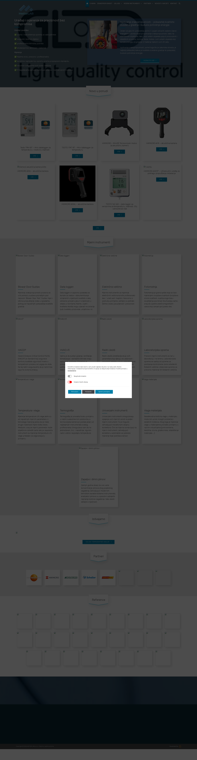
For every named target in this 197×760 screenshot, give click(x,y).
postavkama (72, 370)
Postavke (88, 392)
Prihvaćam (74, 392)
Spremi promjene (104, 392)
